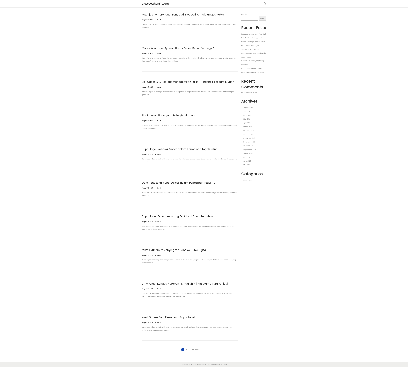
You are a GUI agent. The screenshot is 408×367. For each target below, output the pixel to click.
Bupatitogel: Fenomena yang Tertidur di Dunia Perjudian (177, 216)
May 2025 (246, 165)
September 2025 (249, 150)
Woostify (223, 364)
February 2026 (248, 130)
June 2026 (247, 115)
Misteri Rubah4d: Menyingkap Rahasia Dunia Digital (174, 250)
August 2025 (248, 153)
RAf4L (159, 20)
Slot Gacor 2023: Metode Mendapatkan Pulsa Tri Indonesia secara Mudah (188, 82)
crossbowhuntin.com (155, 3)
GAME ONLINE (248, 180)
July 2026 (246, 111)
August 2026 (248, 108)
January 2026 (248, 134)
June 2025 (247, 161)
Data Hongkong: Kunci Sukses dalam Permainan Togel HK (178, 183)
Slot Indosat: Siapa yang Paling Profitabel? (168, 115)
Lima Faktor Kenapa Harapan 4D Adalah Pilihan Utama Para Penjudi (185, 283)
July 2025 (246, 157)
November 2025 (249, 142)
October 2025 (248, 146)
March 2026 (247, 127)
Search (243, 14)
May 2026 (247, 119)
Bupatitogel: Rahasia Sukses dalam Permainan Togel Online (179, 149)
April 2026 (247, 123)
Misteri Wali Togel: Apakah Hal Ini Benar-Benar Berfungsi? (178, 48)
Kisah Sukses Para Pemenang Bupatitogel (168, 317)
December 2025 (249, 138)
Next (197, 350)
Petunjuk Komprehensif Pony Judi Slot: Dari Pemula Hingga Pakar (183, 14)
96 (193, 350)
